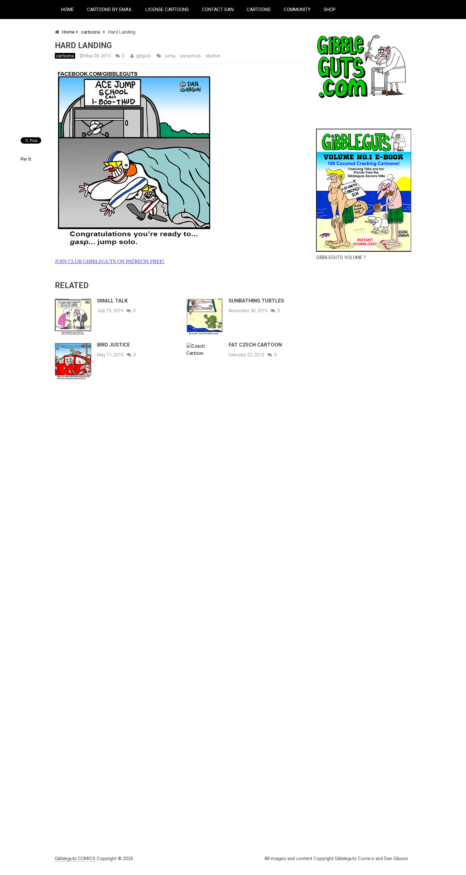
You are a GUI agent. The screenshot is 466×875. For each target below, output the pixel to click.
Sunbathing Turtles (256, 301)
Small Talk (112, 301)
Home (68, 32)
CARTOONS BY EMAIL (110, 9)
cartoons (90, 32)
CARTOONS (259, 9)
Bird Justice (113, 345)
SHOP (330, 9)
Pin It (26, 159)
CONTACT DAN (218, 9)
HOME (67, 9)
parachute (190, 55)
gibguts (143, 55)
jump (170, 55)
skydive (212, 55)
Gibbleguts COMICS (75, 858)
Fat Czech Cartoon (255, 345)
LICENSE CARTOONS (167, 9)
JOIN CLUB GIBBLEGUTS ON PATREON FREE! (110, 261)
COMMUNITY (297, 9)
